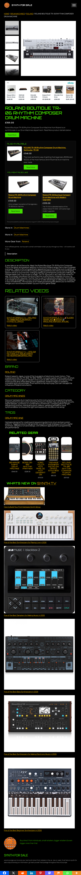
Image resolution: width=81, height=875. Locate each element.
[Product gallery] (48, 48)
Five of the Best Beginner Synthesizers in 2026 (23, 830)
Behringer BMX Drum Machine (14, 466)
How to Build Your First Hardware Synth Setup (22, 507)
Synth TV (46, 483)
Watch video (12, 325)
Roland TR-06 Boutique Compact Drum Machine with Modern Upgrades (56, 197)
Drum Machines (17, 13)
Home (6, 13)
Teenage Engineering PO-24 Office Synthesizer (53, 468)
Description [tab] (12, 253)
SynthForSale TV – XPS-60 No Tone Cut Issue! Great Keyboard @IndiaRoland (21, 354)
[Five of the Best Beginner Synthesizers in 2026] (39, 793)
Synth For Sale (22, 5)
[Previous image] (23, 48)
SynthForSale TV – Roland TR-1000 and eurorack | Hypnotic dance (21, 320)
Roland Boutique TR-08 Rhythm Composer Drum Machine (66, 469)
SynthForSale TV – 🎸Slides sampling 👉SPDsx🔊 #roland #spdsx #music (58, 320)
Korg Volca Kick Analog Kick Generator (40, 469)
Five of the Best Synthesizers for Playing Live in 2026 (25, 542)
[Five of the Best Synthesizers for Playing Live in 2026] (39, 525)
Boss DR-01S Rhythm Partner (27, 466)
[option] (12, 43)
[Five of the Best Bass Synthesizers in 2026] (39, 654)
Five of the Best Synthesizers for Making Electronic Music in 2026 (30, 754)
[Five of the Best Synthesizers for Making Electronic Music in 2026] (39, 724)
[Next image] (73, 48)
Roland (29, 13)
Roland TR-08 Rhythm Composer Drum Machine (22, 196)
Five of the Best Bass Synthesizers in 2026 (21, 691)
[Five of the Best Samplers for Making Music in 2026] (39, 580)
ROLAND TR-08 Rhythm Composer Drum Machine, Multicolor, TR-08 (45, 148)
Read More (12, 135)
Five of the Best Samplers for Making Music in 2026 (24, 615)
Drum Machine (21, 234)
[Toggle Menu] (74, 5)
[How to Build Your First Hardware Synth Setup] (24, 496)
